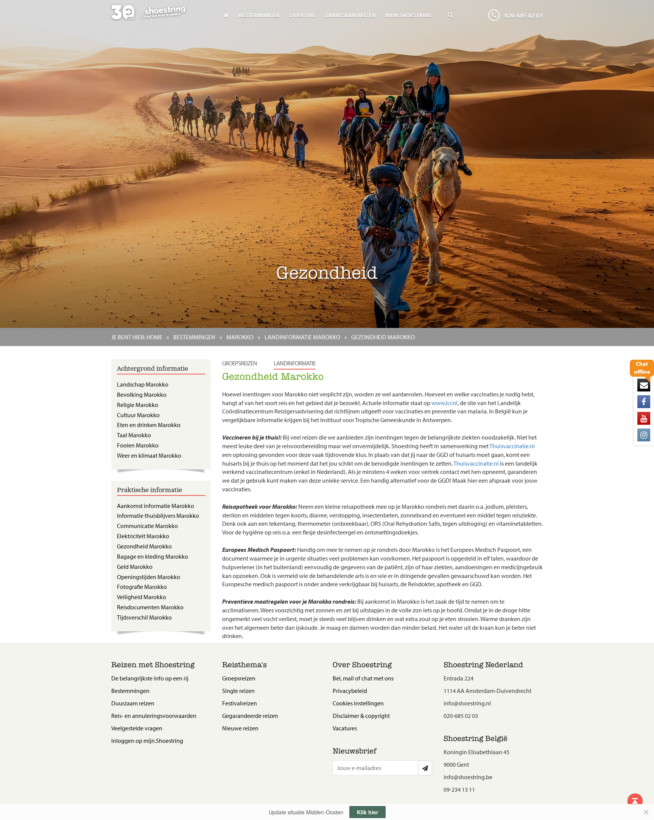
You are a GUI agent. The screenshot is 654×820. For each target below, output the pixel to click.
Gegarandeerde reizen (250, 715)
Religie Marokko (137, 404)
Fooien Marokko (138, 445)
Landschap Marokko (142, 384)
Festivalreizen (239, 703)
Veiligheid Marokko (141, 597)
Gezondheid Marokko (144, 546)
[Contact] (643, 385)
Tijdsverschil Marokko (144, 617)
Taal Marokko (134, 435)
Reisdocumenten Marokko (150, 607)
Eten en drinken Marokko (149, 425)
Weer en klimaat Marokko (149, 455)
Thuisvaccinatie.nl (512, 446)
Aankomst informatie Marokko (155, 505)
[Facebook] (643, 401)
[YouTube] (643, 418)
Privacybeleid (350, 690)
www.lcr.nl (444, 403)
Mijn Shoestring (409, 15)
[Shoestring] (161, 17)
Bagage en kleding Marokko (152, 556)
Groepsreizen (239, 363)
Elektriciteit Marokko (143, 536)
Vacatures (345, 728)
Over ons (303, 15)
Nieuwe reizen (240, 728)
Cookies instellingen (358, 703)
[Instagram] (643, 435)
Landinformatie (295, 363)
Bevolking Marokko (142, 394)
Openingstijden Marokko (148, 577)
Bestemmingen (259, 15)
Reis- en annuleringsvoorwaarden (153, 715)
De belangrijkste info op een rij (149, 678)
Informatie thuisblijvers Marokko (158, 515)
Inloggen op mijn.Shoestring (147, 740)
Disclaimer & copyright (361, 715)
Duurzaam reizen (351, 15)
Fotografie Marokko (142, 586)
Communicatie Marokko (147, 526)
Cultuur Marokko (138, 415)
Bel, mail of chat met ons (363, 678)
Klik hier (367, 812)
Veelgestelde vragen (136, 728)
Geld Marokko (135, 566)
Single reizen (238, 690)
